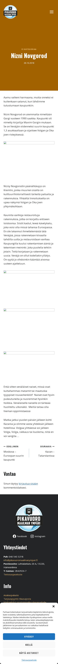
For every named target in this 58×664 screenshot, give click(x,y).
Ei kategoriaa (29, 49)
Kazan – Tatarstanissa (46, 451)
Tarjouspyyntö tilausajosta (17, 598)
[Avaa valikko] (53, 12)
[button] (53, 606)
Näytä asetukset (29, 652)
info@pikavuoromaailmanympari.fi (21, 560)
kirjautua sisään (28, 483)
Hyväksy (29, 636)
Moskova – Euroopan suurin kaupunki (14, 453)
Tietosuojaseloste (29, 660)
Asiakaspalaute (11, 595)
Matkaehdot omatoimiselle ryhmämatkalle (25, 602)
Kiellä (29, 644)
